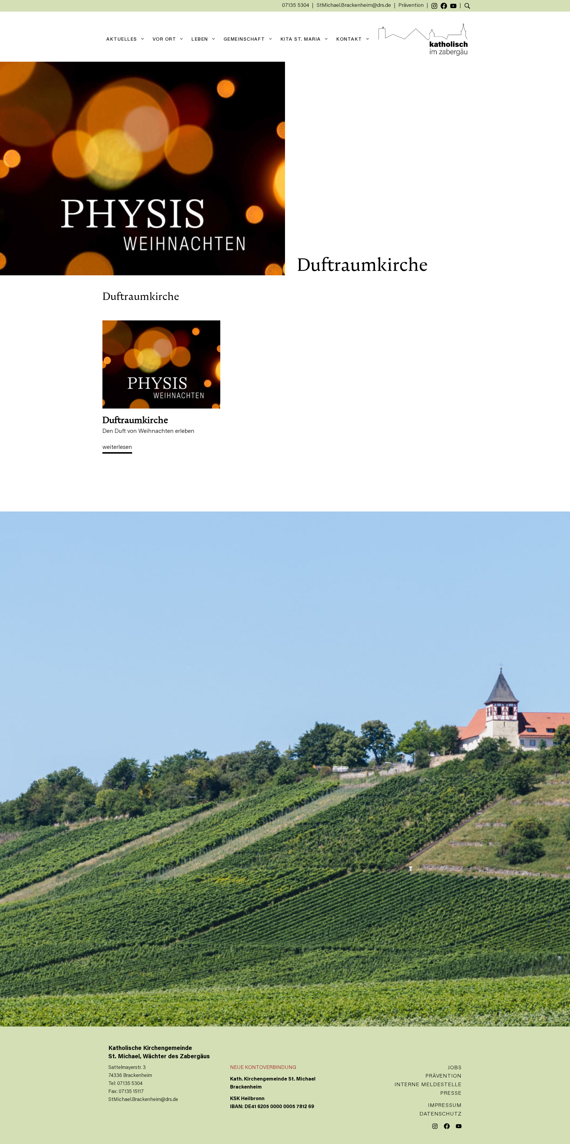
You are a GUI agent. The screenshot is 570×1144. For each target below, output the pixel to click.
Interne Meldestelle (428, 1085)
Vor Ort (164, 39)
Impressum (445, 1105)
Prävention (411, 5)
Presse (450, 1093)
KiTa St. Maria (301, 39)
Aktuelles (121, 39)
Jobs (455, 1068)
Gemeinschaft (244, 39)
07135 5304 (295, 5)
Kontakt (349, 39)
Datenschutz (440, 1114)
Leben (199, 39)
